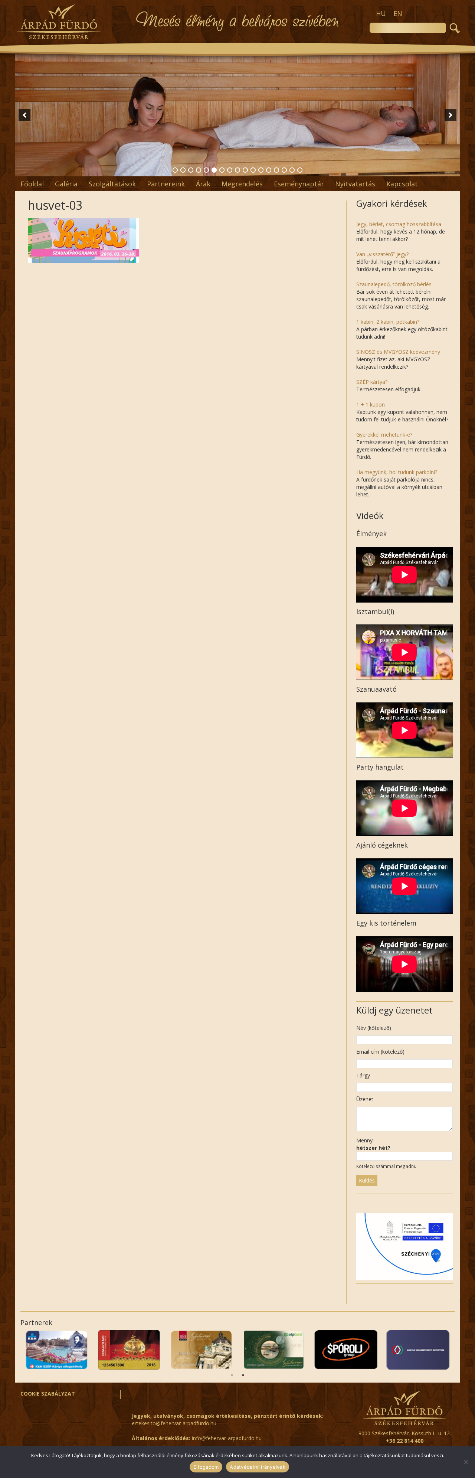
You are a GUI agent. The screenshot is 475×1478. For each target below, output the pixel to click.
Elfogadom (206, 1467)
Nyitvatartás (355, 183)
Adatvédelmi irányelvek (257, 1467)
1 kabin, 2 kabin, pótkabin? (387, 321)
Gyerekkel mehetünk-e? (384, 434)
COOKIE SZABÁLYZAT (47, 1393)
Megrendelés (242, 183)
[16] (292, 170)
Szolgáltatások (112, 183)
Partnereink (166, 183)
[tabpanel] (418, 1350)
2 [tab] (243, 1375)
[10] (245, 170)
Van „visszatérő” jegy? (382, 254)
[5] (206, 170)
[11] (253, 170)
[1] (175, 170)
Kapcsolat (402, 183)
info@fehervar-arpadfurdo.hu (227, 1438)
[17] (299, 170)
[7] (222, 170)
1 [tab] (232, 1375)
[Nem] (465, 1462)
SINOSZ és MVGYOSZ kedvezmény (398, 351)
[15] (284, 170)
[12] (260, 170)
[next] (450, 115)
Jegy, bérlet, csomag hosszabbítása (398, 224)
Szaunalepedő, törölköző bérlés (394, 284)
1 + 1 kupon (370, 404)
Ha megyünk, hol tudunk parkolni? (396, 472)
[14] (276, 170)
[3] (190, 170)
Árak (203, 183)
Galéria (66, 183)
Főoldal (32, 183)
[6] (214, 170)
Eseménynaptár (299, 183)
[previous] (24, 115)
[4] (198, 170)
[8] (229, 170)
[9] (237, 170)
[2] (183, 170)
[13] (268, 170)
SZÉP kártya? (371, 381)
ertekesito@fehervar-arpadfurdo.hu (174, 1423)
